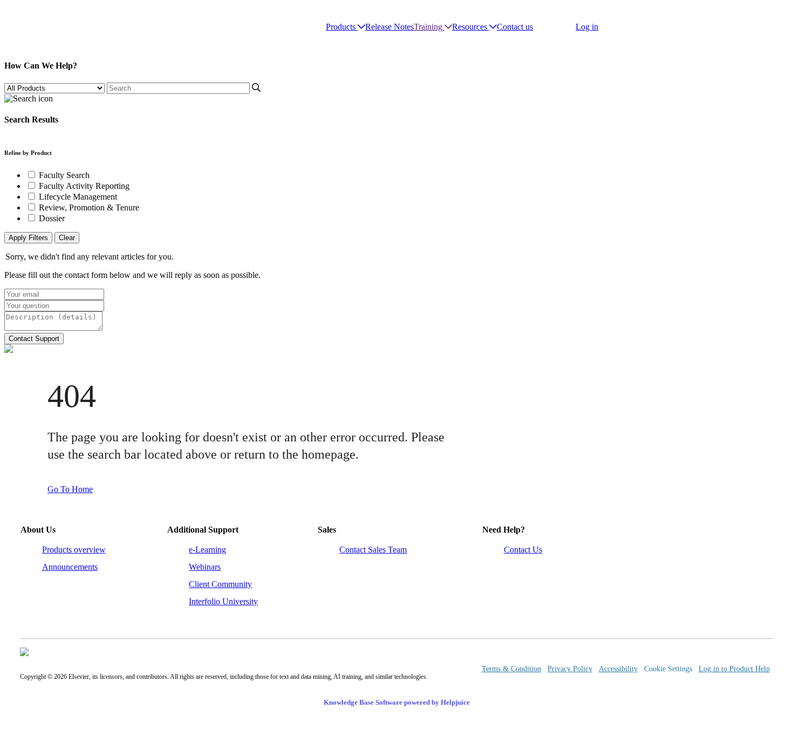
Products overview (74, 549)
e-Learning (207, 549)
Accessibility (618, 669)
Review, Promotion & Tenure (89, 207)
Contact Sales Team (373, 549)
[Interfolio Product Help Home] (47, 27)
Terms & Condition (511, 669)
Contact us (515, 26)
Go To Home (70, 489)
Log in (587, 26)
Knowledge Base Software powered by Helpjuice (397, 702)
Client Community (220, 584)
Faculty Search (64, 175)
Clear (67, 238)
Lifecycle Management (78, 196)
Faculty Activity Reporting (84, 185)
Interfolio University (223, 601)
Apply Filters (28, 238)
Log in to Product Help (734, 669)
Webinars (205, 566)
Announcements (70, 566)
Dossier (52, 218)
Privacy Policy (570, 669)
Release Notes (389, 26)
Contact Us (523, 549)
